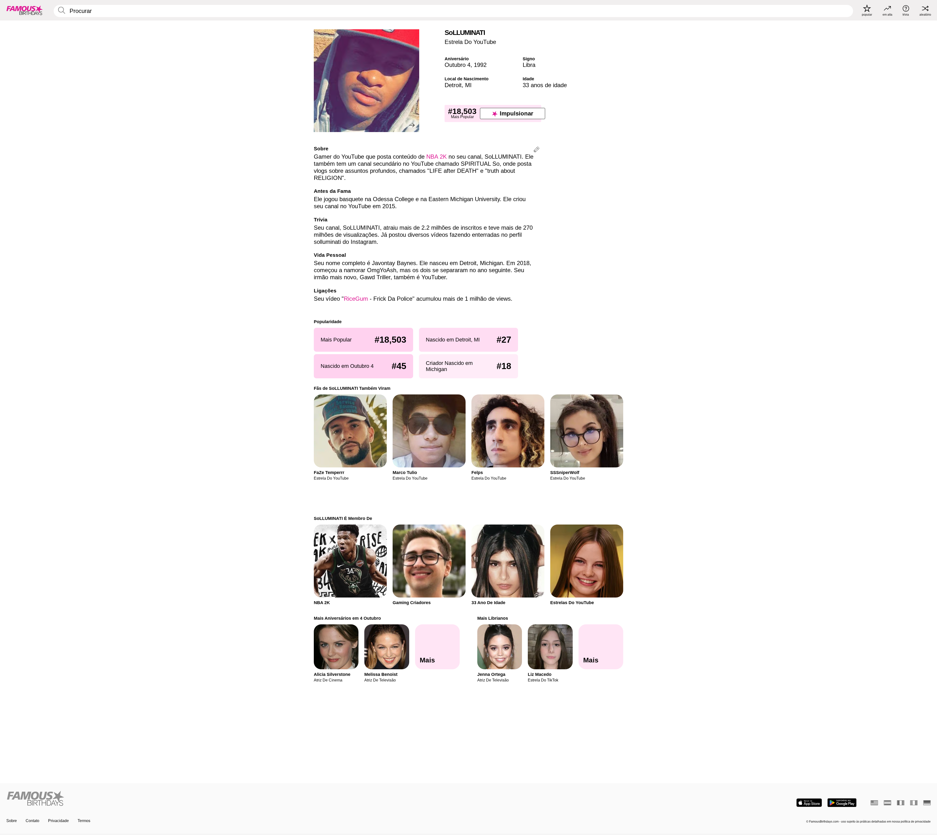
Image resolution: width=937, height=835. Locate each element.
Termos (84, 821)
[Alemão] (927, 802)
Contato (32, 821)
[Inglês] (874, 802)
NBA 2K (436, 156)
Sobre (11, 821)
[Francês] (900, 802)
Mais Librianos (492, 618)
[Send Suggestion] (536, 150)
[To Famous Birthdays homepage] (24, 10)
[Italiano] (913, 802)
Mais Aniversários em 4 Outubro (347, 618)
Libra (529, 65)
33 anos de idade (545, 85)
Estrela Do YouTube (470, 42)
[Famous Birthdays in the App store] (809, 802)
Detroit (453, 85)
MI (468, 85)
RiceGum (356, 298)
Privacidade (58, 821)
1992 (480, 65)
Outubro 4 (457, 65)
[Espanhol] (887, 802)
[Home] (236, 799)
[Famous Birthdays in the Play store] (841, 802)
